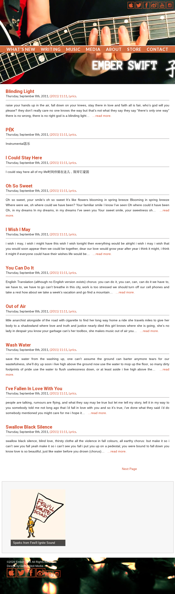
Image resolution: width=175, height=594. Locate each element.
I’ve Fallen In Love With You (34, 388)
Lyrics (72, 96)
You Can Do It (20, 268)
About (114, 49)
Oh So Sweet (19, 186)
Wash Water (18, 345)
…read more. (101, 115)
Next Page (129, 469)
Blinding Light (20, 91)
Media (93, 49)
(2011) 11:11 (58, 96)
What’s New (21, 49)
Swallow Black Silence (29, 427)
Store (134, 49)
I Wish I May (18, 229)
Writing (51, 49)
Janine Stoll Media (31, 566)
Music (73, 49)
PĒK (10, 129)
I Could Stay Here (24, 157)
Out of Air (16, 306)
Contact (157, 49)
